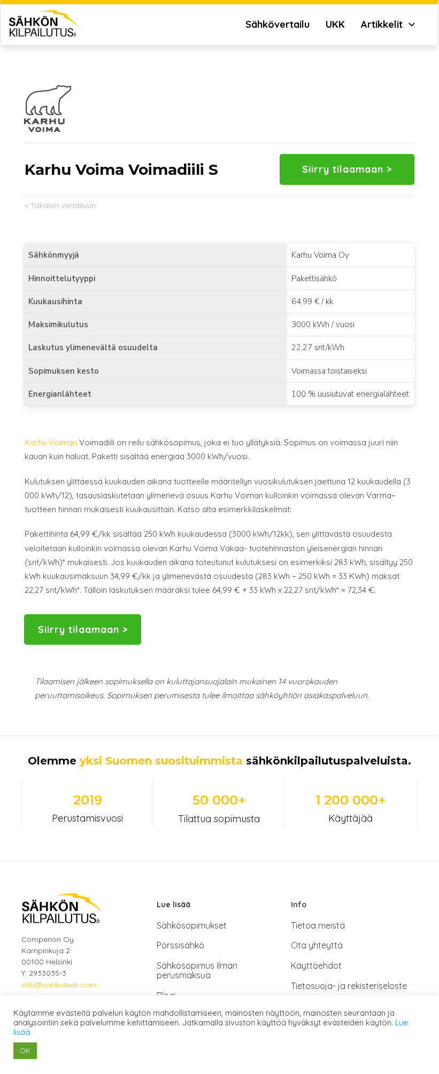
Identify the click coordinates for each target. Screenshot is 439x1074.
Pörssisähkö (180, 945)
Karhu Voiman (51, 442)
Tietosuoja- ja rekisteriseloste (349, 985)
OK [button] (25, 1050)
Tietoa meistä (318, 925)
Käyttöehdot (316, 965)
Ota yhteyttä (317, 945)
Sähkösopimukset (192, 925)
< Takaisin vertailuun (60, 205)
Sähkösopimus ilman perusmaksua (197, 970)
